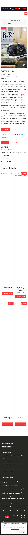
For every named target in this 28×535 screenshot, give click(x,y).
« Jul (3, 521)
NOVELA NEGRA (10, 134)
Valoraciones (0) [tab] (13, 142)
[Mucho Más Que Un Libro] (14, 10)
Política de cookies (15, 529)
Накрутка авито (6, 492)
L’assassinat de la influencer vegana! (15, 489)
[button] (25, 13)
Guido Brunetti (16, 136)
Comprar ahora (5, 129)
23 (24, 515)
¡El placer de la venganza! (12, 485)
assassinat (21, 134)
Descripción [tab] (5, 142)
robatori (6, 137)
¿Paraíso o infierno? (8, 471)
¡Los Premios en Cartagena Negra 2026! (13, 455)
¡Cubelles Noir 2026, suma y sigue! (11, 462)
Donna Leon (9, 136)
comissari (3, 136)
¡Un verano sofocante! (8, 459)
